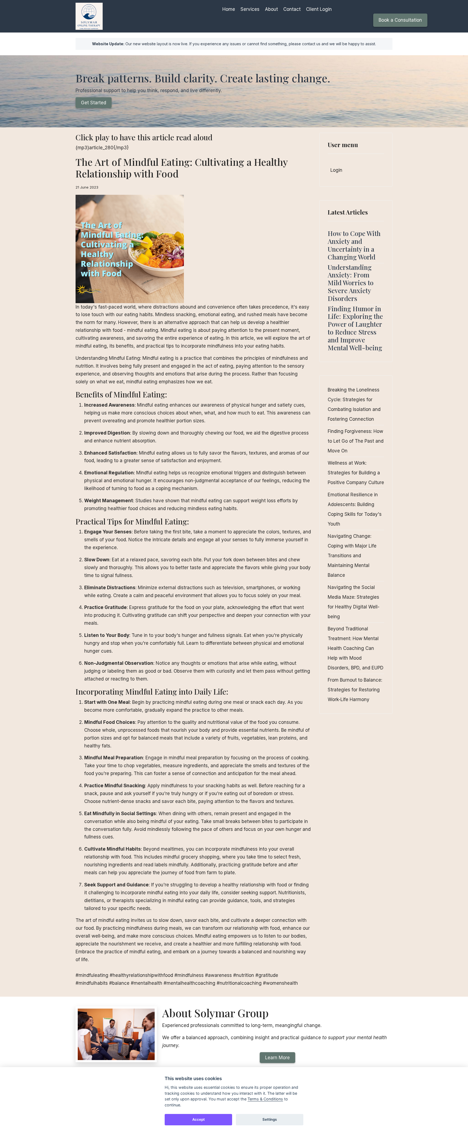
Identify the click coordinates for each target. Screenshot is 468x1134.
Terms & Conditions (265, 1099)
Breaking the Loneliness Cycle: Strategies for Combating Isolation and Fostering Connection (354, 404)
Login (336, 170)
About (271, 9)
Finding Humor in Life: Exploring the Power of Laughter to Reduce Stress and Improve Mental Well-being (355, 328)
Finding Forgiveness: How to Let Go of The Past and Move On (356, 441)
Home (228, 9)
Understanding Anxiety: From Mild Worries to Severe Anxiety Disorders (350, 283)
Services (249, 9)
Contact (292, 9)
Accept (198, 1119)
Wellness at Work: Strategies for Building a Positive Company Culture (356, 472)
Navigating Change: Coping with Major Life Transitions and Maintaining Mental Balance (352, 555)
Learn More (277, 1057)
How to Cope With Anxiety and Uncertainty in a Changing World (354, 245)
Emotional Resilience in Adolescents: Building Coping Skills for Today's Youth (355, 509)
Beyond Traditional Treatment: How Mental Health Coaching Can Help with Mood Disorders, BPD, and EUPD (356, 648)
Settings (269, 1119)
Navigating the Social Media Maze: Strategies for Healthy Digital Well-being (353, 602)
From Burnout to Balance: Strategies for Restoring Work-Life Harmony (355, 689)
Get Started (93, 102)
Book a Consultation (400, 20)
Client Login (319, 9)
